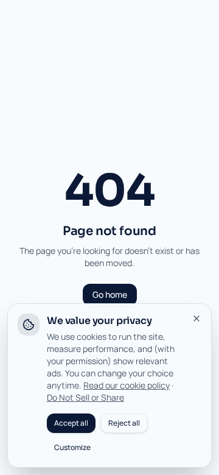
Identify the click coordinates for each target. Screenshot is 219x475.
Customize (72, 447)
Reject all (124, 423)
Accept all (71, 423)
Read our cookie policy (126, 385)
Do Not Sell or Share (85, 397)
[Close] (196, 318)
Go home (109, 294)
